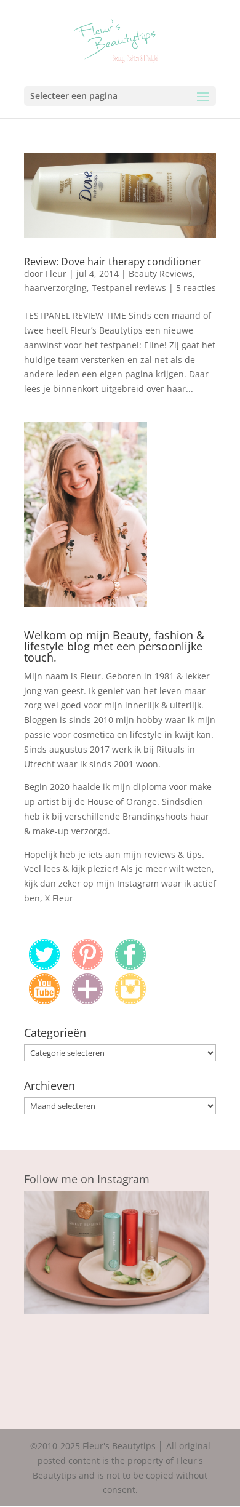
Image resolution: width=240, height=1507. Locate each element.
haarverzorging (55, 288)
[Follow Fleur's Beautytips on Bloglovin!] (87, 1001)
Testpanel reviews (129, 288)
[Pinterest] (87, 966)
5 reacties (196, 288)
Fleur (56, 273)
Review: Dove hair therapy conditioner (112, 261)
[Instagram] (130, 1001)
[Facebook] (130, 966)
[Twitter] (44, 966)
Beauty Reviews (161, 273)
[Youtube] (44, 1001)
